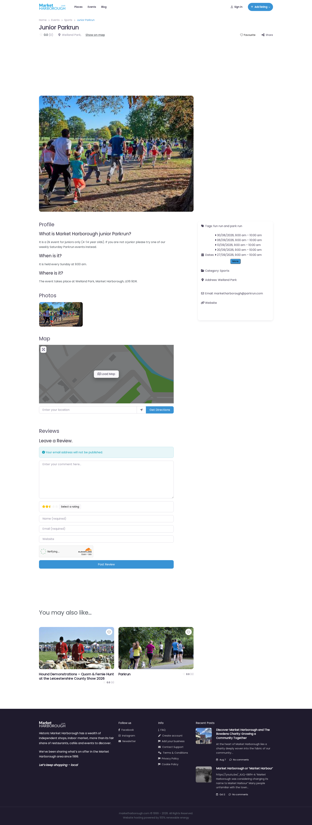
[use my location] (141, 409)
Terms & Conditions (175, 753)
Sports (68, 20)
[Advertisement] (156, 64)
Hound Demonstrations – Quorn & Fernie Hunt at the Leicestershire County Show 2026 (76, 676)
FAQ (163, 730)
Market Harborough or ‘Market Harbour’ (244, 768)
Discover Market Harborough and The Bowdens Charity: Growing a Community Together (243, 734)
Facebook (128, 730)
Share (269, 35)
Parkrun (124, 674)
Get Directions (160, 410)
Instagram (128, 735)
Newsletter (129, 741)
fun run (218, 226)
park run (236, 226)
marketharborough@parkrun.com (238, 294)
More (235, 261)
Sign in (238, 7)
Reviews (49, 431)
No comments (241, 759)
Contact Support (172, 747)
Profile (46, 224)
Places (78, 7)
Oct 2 (222, 794)
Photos (47, 295)
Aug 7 (223, 759)
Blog (104, 7)
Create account (172, 735)
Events (92, 7)
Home (43, 20)
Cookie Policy (170, 764)
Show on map (95, 35)
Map (44, 338)
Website (211, 303)
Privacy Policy (170, 758)
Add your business (173, 741)
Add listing (261, 7)
